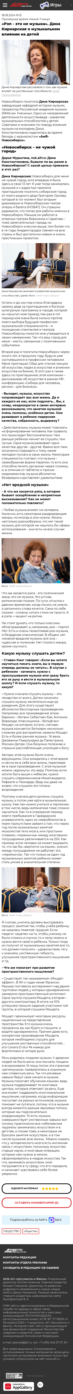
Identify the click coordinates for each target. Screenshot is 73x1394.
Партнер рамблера (35, 1376)
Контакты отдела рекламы (25, 1262)
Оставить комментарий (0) (36, 1202)
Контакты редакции (19, 1257)
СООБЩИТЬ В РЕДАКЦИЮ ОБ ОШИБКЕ (31, 1267)
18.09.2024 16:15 (12, 15)
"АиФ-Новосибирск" (48, 295)
